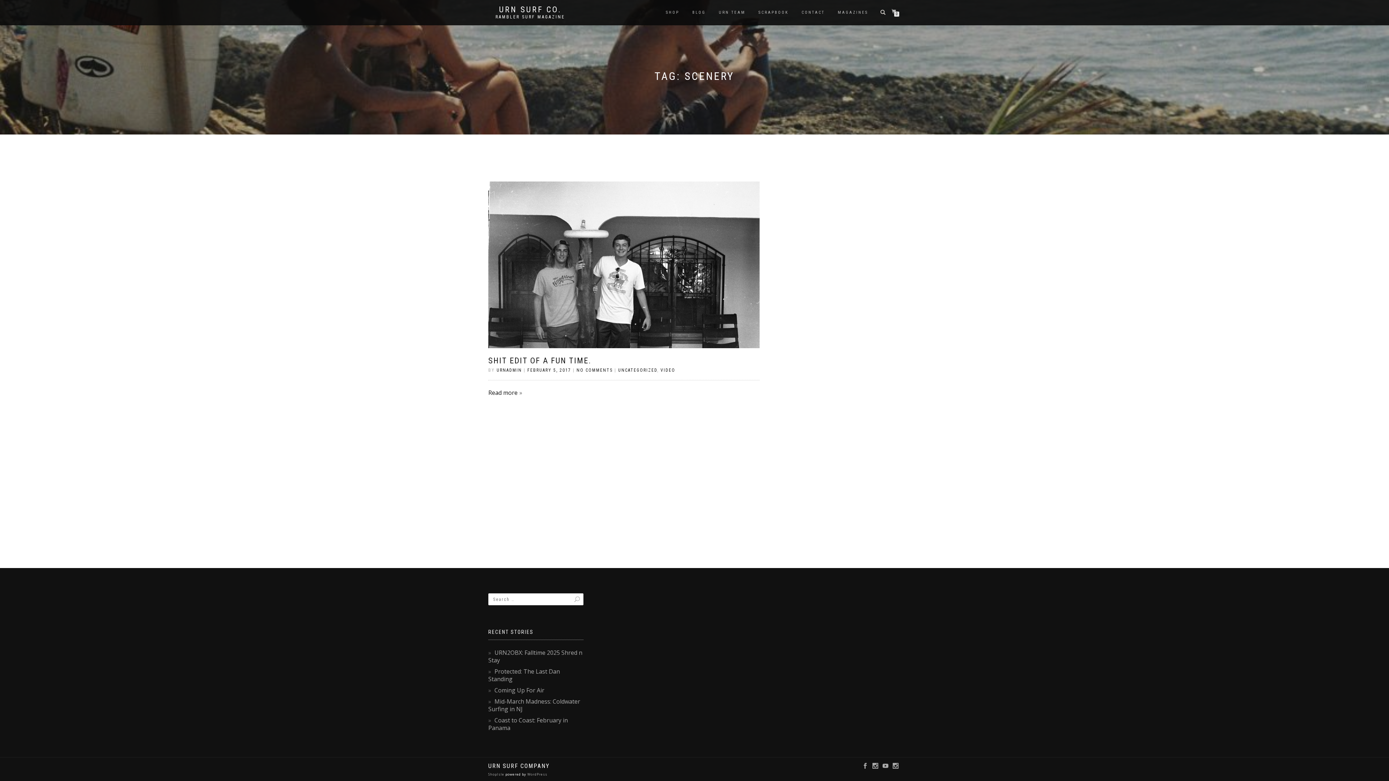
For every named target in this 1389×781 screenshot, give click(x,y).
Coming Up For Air (519, 690)
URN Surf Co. (530, 9)
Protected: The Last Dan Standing (524, 675)
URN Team (732, 12)
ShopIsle (496, 774)
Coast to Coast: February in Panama (528, 724)
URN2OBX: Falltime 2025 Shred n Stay (535, 656)
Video (667, 370)
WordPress (536, 774)
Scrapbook (774, 12)
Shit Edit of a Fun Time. (539, 360)
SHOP (672, 12)
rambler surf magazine (530, 17)
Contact (813, 12)
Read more (503, 393)
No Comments (595, 370)
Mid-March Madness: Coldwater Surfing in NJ (534, 705)
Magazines (853, 12)
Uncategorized (637, 370)
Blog (699, 12)
